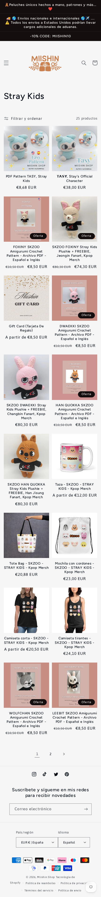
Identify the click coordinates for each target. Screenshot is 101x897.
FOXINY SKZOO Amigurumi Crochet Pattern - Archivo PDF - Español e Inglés (26, 253)
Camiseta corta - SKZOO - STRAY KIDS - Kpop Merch (26, 640)
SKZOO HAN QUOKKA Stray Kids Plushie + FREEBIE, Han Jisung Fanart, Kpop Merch (26, 490)
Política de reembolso (41, 883)
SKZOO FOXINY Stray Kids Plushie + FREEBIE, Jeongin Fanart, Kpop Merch (74, 253)
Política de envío (70, 890)
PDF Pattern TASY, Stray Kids (26, 178)
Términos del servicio (38, 890)
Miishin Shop (46, 876)
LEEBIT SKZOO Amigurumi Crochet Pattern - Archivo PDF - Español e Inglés (74, 717)
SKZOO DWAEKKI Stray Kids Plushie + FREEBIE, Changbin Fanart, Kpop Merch (27, 411)
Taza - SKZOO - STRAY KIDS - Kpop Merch (74, 486)
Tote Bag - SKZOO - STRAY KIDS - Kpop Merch (26, 565)
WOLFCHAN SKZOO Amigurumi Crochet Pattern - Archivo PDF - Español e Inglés (26, 719)
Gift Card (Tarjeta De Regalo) (26, 328)
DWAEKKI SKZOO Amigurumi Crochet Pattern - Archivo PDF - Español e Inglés (74, 332)
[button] (6, 62)
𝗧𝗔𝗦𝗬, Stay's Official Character (75, 178)
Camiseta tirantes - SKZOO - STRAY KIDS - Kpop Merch (74, 642)
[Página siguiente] (63, 754)
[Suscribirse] (86, 809)
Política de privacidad (76, 883)
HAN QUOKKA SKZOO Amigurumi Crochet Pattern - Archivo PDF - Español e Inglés (74, 411)
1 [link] (37, 754)
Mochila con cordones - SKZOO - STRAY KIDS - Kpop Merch (74, 567)
